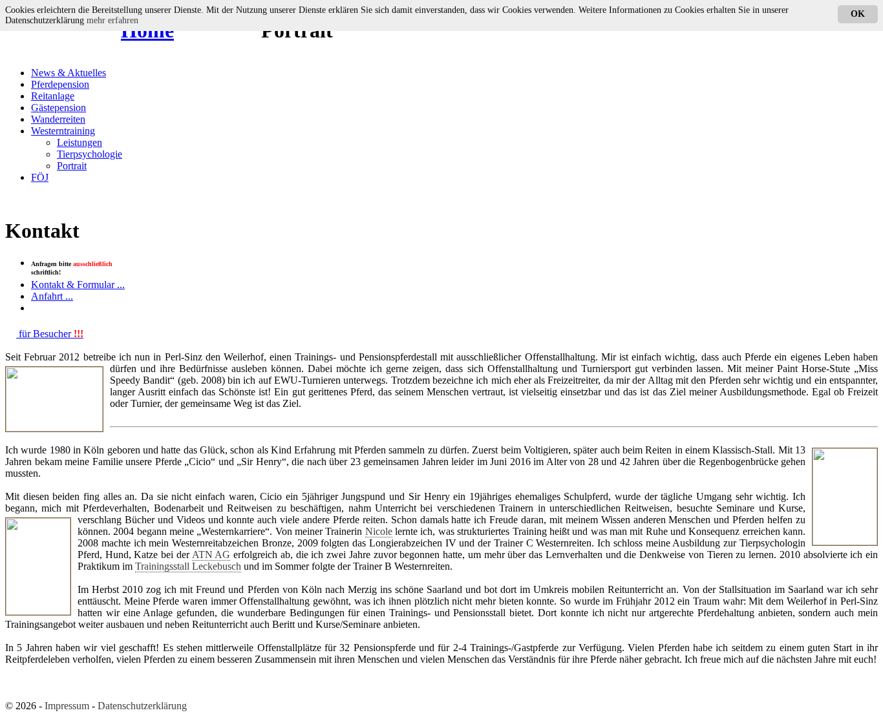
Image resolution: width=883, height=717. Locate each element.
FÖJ (39, 177)
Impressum (67, 705)
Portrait (72, 165)
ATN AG (211, 554)
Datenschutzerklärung (142, 705)
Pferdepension (60, 84)
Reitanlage (52, 95)
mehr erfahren (112, 20)
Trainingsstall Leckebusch (188, 566)
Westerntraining (63, 130)
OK (858, 14)
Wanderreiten (58, 119)
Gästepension (58, 107)
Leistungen (79, 142)
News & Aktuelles (68, 72)
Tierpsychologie (89, 154)
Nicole (378, 531)
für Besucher (49, 333)
